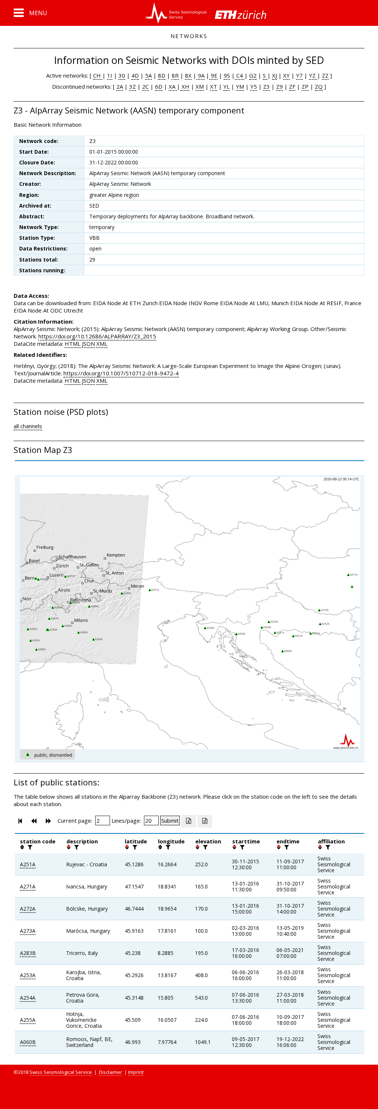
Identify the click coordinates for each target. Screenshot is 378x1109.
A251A (27, 864)
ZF (292, 86)
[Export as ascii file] (204, 821)
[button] (30, 13)
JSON (88, 343)
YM (240, 86)
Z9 (279, 86)
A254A (27, 997)
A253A (27, 975)
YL (226, 86)
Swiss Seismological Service (61, 1072)
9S (227, 75)
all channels (28, 426)
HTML (72, 343)
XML (101, 343)
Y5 (253, 86)
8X (188, 75)
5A (148, 75)
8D (161, 75)
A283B (28, 952)
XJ (274, 75)
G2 (253, 75)
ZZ (325, 75)
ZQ (319, 86)
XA (173, 86)
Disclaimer (110, 1072)
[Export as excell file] (188, 821)
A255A (27, 1019)
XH (184, 86)
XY (286, 75)
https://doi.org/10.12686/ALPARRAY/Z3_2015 (97, 336)
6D (158, 86)
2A (119, 86)
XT (213, 86)
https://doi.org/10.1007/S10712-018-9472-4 (121, 373)
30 (121, 75)
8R (175, 75)
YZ (313, 75)
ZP (305, 86)
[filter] (29, 847)
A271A (27, 886)
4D (135, 75)
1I (109, 75)
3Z (132, 86)
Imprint (136, 1072)
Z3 (266, 86)
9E (213, 75)
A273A (27, 930)
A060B (28, 1041)
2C (145, 86)
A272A (27, 908)
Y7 (299, 75)
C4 (239, 75)
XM (200, 86)
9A (200, 75)
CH (97, 75)
